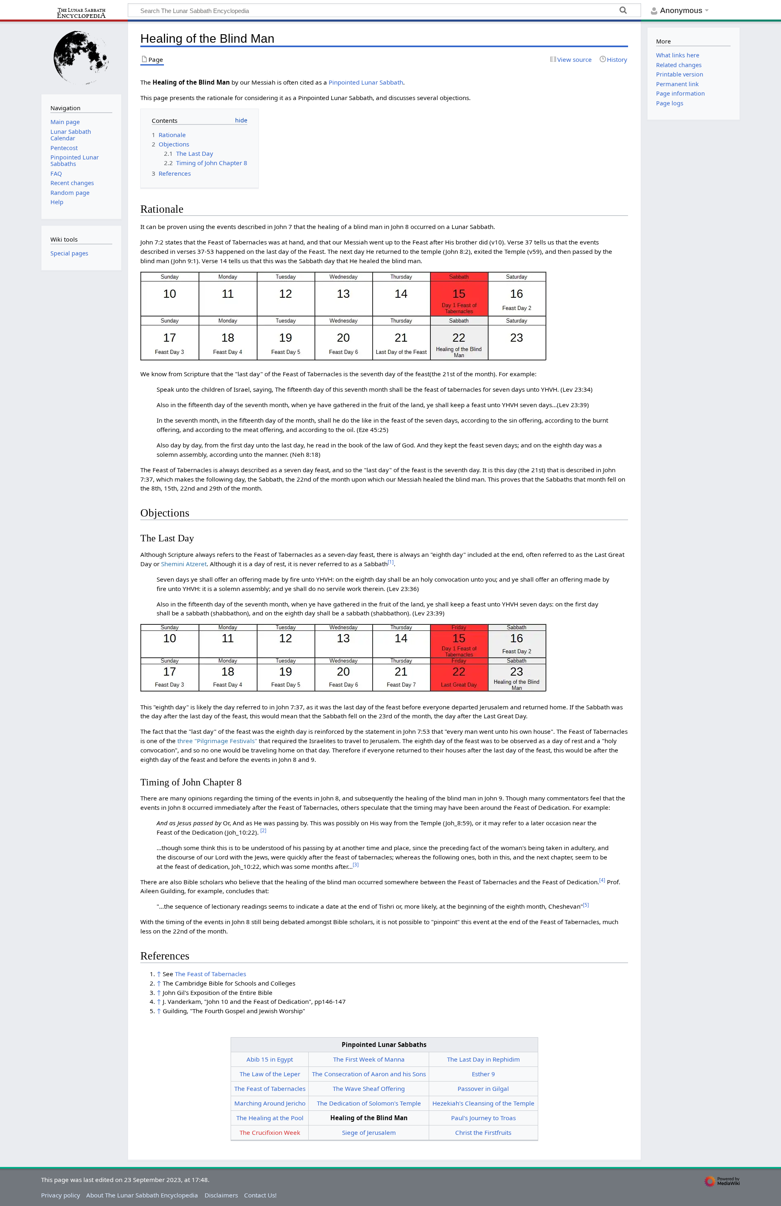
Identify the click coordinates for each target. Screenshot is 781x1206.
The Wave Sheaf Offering (369, 1088)
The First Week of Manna (369, 1059)
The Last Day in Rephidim (483, 1059)
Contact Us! (260, 1195)
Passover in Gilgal (483, 1088)
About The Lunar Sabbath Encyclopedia (142, 1195)
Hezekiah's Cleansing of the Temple (483, 1103)
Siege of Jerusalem (369, 1132)
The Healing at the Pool (269, 1118)
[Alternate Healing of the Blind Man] (343, 659)
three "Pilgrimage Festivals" (217, 741)
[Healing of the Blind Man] (343, 317)
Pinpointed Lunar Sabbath (366, 82)
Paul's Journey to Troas (483, 1118)
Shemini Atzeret (184, 564)
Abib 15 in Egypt (270, 1059)
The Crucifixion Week (270, 1132)
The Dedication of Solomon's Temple (369, 1103)
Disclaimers (221, 1195)
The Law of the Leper (270, 1074)
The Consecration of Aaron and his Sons (369, 1074)
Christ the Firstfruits (483, 1132)
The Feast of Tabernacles (210, 974)
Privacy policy (60, 1195)
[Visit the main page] (81, 57)
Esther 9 (483, 1074)
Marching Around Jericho (269, 1103)
